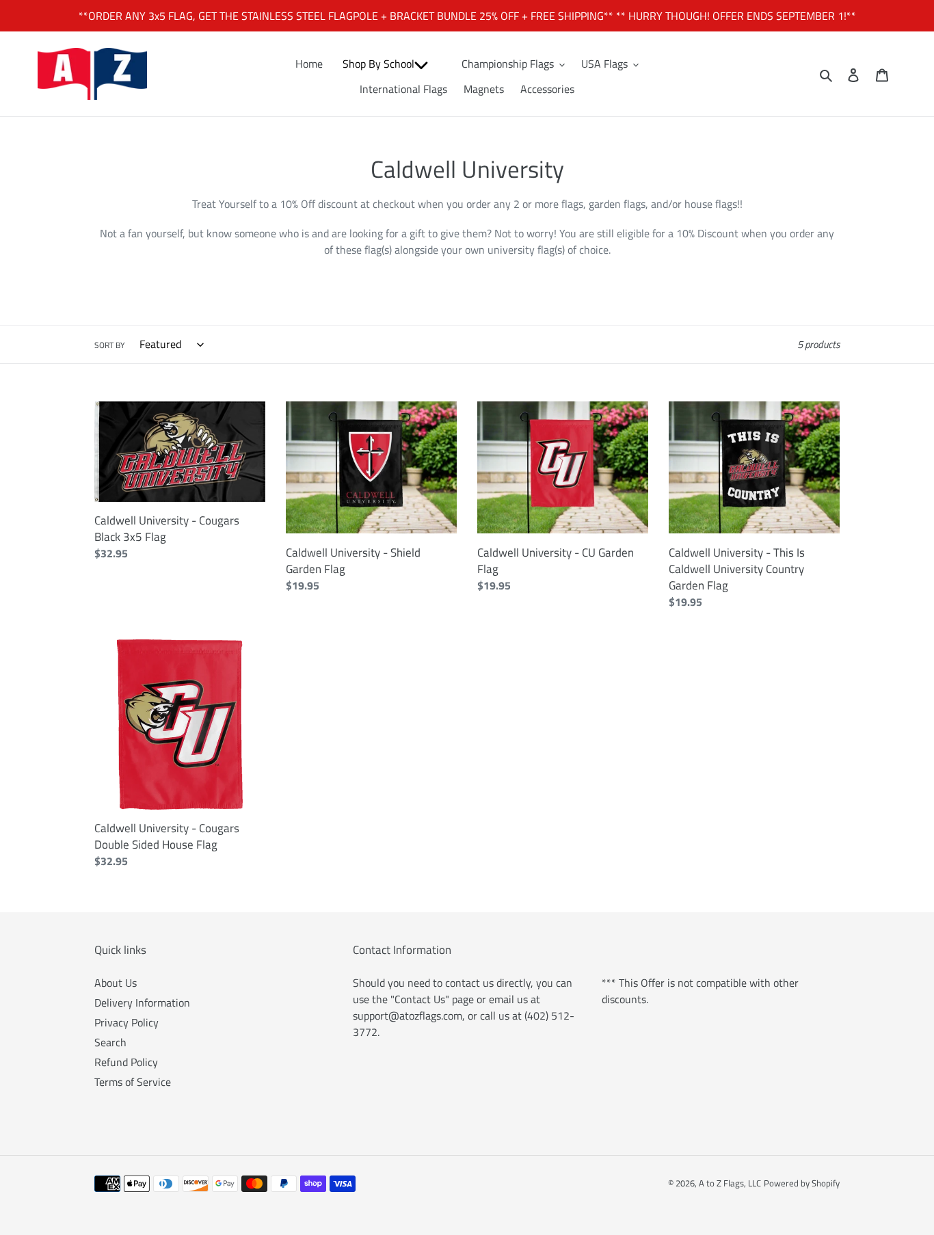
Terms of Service (132, 1082)
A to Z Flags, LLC (730, 1183)
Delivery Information (142, 1002)
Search (110, 1042)
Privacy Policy (126, 1022)
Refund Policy (126, 1062)
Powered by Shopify (802, 1183)
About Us (115, 982)
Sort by (109, 345)
